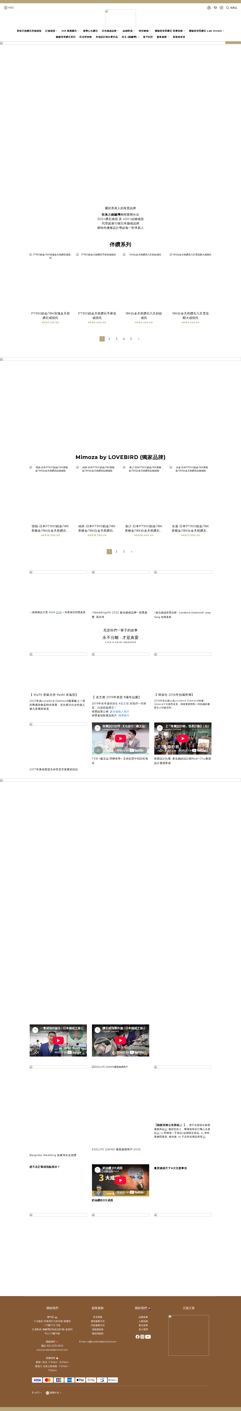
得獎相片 (124, 715)
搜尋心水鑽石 (90, 30)
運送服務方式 (98, 1321)
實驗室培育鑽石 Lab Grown (205, 30)
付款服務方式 (98, 1325)
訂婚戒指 (50, 30)
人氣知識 (143, 1321)
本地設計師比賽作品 (107, 36)
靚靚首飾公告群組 (168, 1125)
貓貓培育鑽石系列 (66, 36)
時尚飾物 (144, 30)
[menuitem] (102, 338)
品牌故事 (143, 1317)
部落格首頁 (179, 36)
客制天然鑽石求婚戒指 (29, 30)
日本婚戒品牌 (109, 30)
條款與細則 (97, 1333)
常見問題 (97, 1317)
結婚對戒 (128, 30)
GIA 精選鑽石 (69, 30)
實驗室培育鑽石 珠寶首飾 (169, 30)
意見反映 (143, 1325)
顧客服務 (162, 36)
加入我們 (143, 1329)
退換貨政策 (97, 1329)
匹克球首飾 (86, 36)
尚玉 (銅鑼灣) (129, 36)
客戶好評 (148, 36)
